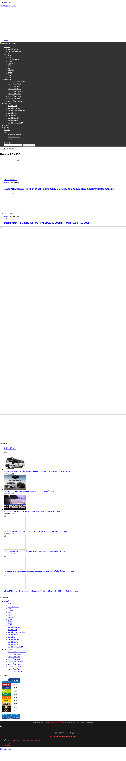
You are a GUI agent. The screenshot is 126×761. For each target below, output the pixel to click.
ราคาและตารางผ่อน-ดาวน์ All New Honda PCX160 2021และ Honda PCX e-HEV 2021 (46, 222)
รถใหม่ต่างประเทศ (14, 51)
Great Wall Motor (13, 59)
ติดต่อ (10, 139)
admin (6, 182)
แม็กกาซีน (7, 130)
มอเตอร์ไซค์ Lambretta (15, 91)
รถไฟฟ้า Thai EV (13, 118)
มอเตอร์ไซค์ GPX (14, 86)
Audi (9, 56)
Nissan (10, 72)
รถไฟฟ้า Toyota (13, 120)
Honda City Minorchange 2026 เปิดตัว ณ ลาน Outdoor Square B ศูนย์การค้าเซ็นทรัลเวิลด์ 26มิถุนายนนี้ (39, 571)
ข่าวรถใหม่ (7, 47)
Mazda (10, 66)
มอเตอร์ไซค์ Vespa (14, 98)
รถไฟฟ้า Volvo (13, 644)
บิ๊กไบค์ (61, 722)
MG (9, 68)
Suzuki (10, 73)
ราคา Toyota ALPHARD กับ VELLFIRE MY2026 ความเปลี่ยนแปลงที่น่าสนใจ (29, 491)
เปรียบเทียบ (8, 125)
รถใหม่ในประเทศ (14, 49)
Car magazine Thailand (26, 740)
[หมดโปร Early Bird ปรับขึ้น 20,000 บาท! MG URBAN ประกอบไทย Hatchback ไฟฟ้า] (15, 509)
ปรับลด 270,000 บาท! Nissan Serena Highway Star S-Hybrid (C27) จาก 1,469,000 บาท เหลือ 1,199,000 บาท (41, 591)
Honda (10, 61)
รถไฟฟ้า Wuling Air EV (15, 123)
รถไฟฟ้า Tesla (12, 115)
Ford (9, 58)
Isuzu (9, 65)
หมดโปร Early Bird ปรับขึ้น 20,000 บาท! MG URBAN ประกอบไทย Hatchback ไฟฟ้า (32, 511)
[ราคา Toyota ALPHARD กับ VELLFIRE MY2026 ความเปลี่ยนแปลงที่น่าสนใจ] (15, 489)
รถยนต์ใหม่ (46, 722)
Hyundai (10, 63)
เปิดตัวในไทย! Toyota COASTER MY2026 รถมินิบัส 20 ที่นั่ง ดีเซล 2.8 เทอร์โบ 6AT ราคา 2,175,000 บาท (38, 471)
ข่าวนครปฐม (39, 740)
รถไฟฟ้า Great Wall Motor (16, 111)
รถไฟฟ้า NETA (13, 113)
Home (2, 149)
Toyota (10, 75)
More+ (6, 132)
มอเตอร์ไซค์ (7, 79)
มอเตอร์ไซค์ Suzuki (14, 94)
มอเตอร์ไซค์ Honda (14, 89)
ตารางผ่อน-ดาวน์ (14, 137)
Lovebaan (15, 740)
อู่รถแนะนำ (7, 127)
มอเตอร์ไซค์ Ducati (14, 84)
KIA (9, 77)
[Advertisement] (63, 21)
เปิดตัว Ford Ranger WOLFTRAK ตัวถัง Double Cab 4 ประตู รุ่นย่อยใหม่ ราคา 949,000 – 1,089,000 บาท (38, 531)
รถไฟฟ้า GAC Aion (14, 108)
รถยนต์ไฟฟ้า (8, 103)
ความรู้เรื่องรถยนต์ (14, 134)
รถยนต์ (6, 54)
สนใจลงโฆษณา (49, 733)
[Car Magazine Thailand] (8, 6)
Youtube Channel (70, 736)
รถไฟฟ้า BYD (12, 106)
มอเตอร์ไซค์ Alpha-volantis (17, 81)
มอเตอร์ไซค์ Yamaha (15, 101)
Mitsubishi (11, 70)
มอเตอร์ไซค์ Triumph (15, 96)
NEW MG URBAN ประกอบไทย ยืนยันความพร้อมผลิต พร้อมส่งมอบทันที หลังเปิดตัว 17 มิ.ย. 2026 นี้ (36, 551)
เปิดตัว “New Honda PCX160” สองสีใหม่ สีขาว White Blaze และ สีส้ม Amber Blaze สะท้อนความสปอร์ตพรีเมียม (59, 189)
